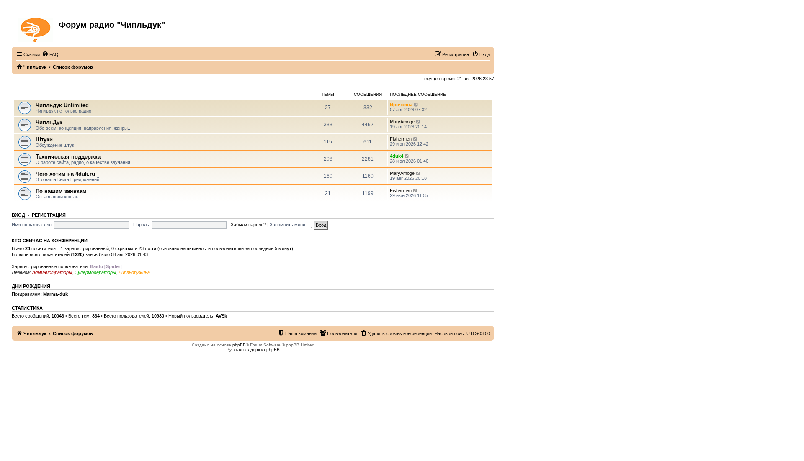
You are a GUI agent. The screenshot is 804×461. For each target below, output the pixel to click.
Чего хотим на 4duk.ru (65, 174)
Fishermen (401, 138)
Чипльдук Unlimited (62, 105)
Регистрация (49, 215)
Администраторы (52, 272)
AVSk (221, 315)
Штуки (44, 139)
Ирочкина (401, 104)
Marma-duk (55, 294)
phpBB (239, 345)
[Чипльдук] (36, 28)
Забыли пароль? (248, 224)
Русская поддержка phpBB (253, 349)
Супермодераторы (95, 272)
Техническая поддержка (68, 157)
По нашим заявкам (61, 191)
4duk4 (396, 156)
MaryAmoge (402, 121)
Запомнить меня (288, 224)
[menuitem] (50, 54)
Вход (18, 215)
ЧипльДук (25, 94)
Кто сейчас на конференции (50, 240)
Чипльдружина (134, 272)
